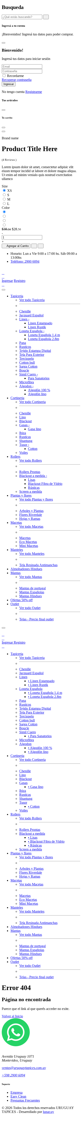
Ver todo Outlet (29, 608)
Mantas (15, 573)
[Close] (3, 43)
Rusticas (25, 437)
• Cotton (34, 806)
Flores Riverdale (30, 515)
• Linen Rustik (38, 685)
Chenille (25, 311)
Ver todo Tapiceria (32, 300)
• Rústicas (35, 845)
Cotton (32, 449)
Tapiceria (16, 296)
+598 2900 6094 (13, 1075)
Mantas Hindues (30, 596)
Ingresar (7, 281)
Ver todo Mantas (30, 577)
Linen (24, 319)
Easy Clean (18, 1096)
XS (9, 190)
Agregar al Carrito (17, 246)
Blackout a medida (33, 476)
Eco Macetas (28, 542)
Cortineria (17, 398)
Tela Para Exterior (31, 354)
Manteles (16, 550)
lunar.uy (48, 1112)
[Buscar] (3, 634)
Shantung (25, 441)
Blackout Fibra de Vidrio (45, 484)
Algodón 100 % (39, 390)
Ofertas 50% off (21, 600)
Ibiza (22, 433)
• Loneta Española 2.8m (44, 697)
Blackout (25, 421)
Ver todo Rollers (30, 460)
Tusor (24, 445)
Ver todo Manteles (31, 553)
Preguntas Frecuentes (25, 1100)
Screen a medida (30, 491)
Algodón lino (37, 394)
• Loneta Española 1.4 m (45, 693)
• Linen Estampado (41, 681)
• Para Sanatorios (40, 736)
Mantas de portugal (32, 588)
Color (6, 208)
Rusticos (25, 347)
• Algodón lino (38, 752)
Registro (19, 281)
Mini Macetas (28, 546)
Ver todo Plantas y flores (36, 499)
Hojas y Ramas (29, 518)
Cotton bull (27, 362)
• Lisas (32, 837)
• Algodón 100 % (40, 748)
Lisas (31, 480)
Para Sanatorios (38, 378)
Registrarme (33, 92)
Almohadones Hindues (26, 569)
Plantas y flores (20, 495)
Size (5, 186)
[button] (3, 277)
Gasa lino (34, 429)
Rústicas (34, 487)
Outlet (14, 604)
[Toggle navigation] (3, 289)
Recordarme (15, 76)
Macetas (16, 522)
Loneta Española (31, 331)
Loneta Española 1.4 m (44, 335)
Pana (22, 343)
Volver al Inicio (12, 1016)
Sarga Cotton (28, 366)
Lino (22, 417)
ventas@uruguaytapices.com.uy (24, 1068)
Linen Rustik (37, 327)
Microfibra (26, 382)
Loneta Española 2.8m (43, 339)
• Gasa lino (35, 787)
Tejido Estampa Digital (35, 351)
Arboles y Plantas (31, 511)
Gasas (24, 425)
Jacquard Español (31, 315)
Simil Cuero (28, 374)
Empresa (16, 1092)
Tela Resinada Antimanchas (38, 565)
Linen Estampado (40, 323)
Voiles (23, 452)
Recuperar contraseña (16, 80)
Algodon (26, 386)
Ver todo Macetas (31, 526)
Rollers (15, 456)
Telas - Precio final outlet (36, 619)
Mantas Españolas (31, 592)
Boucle (24, 370)
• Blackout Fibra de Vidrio (46, 841)
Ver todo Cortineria (32, 402)
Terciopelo (26, 358)
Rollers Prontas (29, 472)
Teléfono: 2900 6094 (24, 261)
